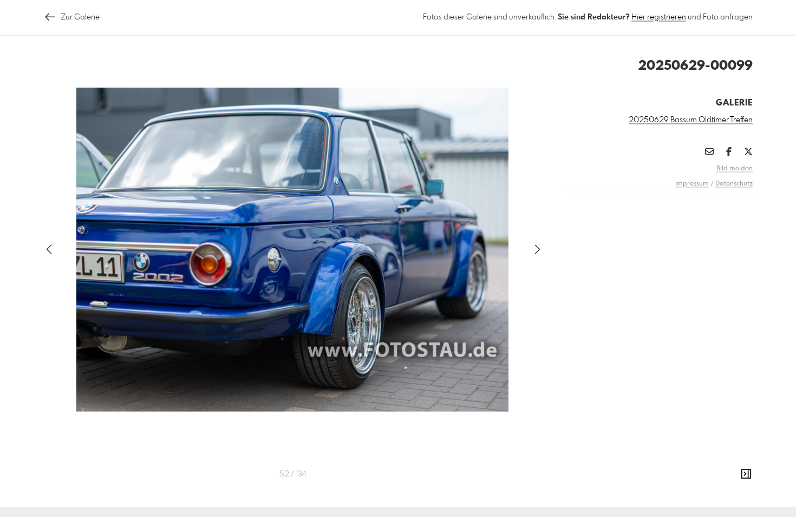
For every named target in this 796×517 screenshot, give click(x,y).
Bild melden (734, 168)
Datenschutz (734, 184)
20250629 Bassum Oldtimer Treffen (691, 120)
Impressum (692, 184)
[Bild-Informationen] (746, 474)
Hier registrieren (658, 17)
